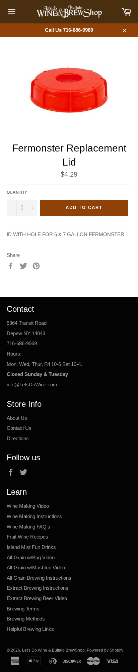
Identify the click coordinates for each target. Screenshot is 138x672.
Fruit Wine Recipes (27, 537)
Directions (18, 438)
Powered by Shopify (105, 650)
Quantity (17, 192)
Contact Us (19, 428)
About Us (17, 418)
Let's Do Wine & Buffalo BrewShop (53, 650)
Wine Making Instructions (34, 516)
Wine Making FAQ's (28, 527)
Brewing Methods (26, 618)
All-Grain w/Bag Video (31, 557)
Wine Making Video (28, 506)
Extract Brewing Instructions (37, 588)
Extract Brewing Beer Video (37, 598)
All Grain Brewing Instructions (39, 578)
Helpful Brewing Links (30, 629)
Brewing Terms (23, 608)
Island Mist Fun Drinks (31, 547)
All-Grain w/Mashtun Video (36, 567)
